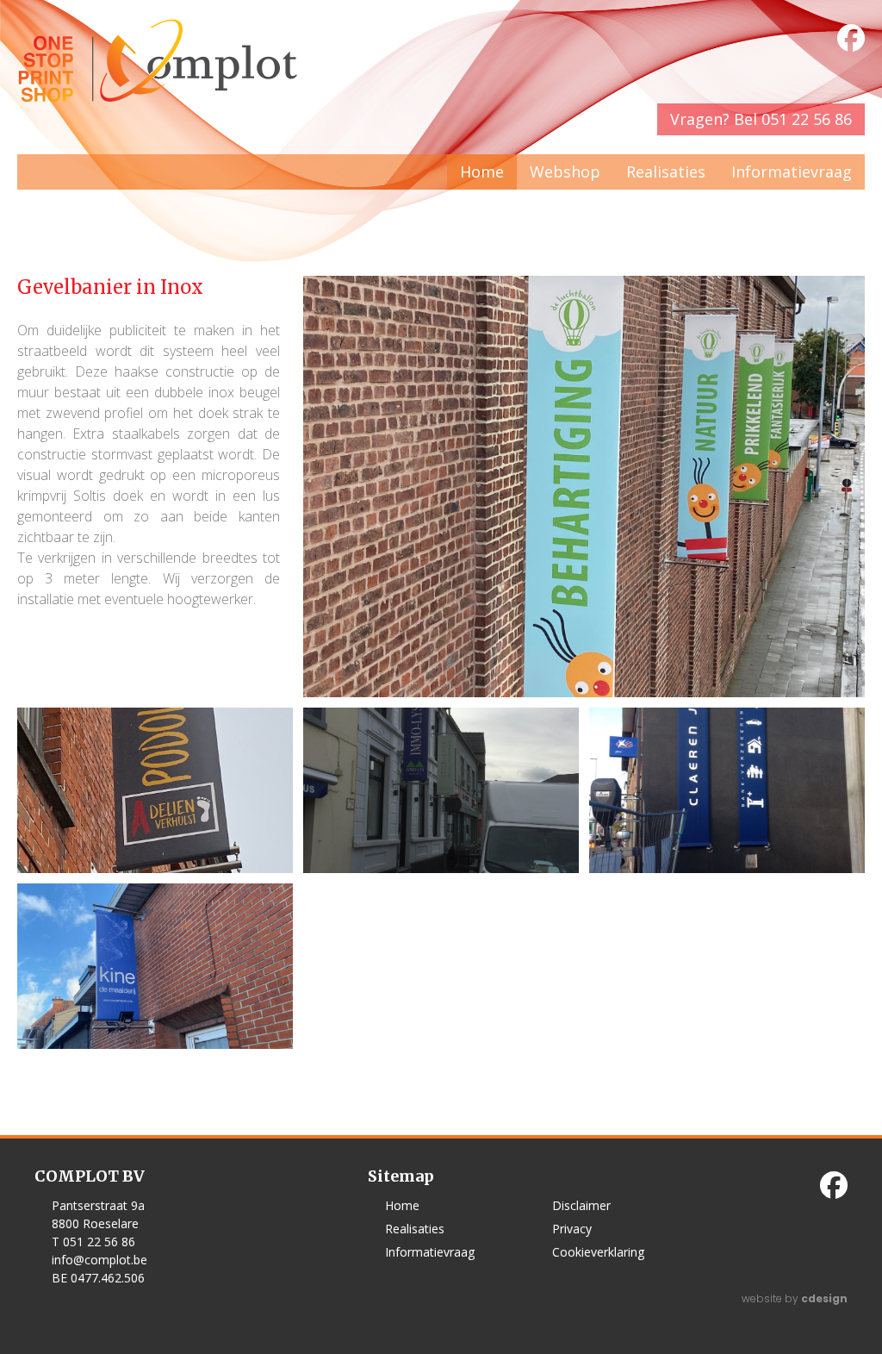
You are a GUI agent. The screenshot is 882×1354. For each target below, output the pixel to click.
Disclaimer (581, 1205)
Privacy (572, 1228)
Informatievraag (791, 171)
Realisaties (665, 171)
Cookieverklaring (598, 1252)
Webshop (565, 171)
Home (482, 171)
